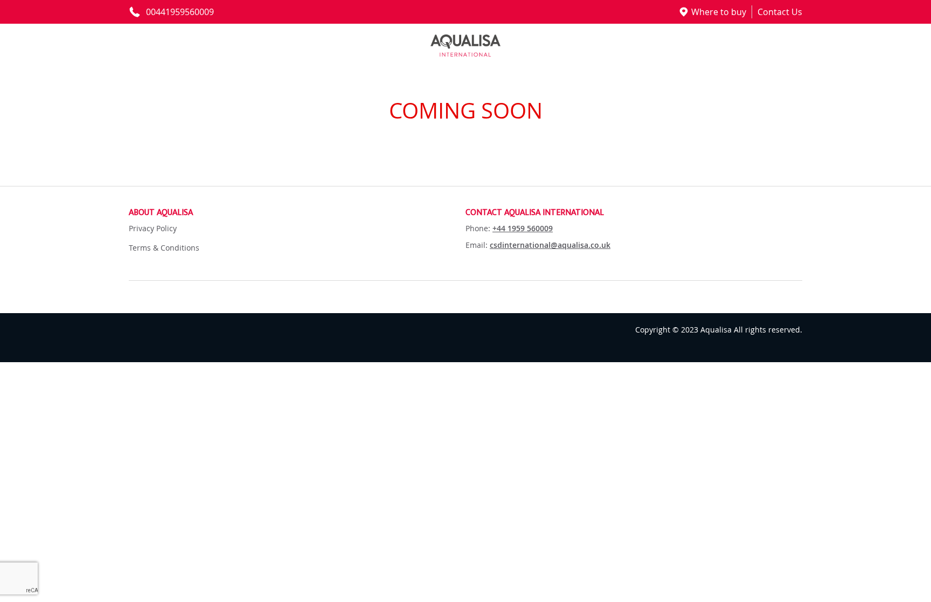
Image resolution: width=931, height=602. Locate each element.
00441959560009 (180, 12)
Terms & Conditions (164, 248)
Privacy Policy (153, 228)
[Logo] (465, 45)
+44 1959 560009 (522, 228)
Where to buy (718, 12)
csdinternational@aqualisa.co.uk (550, 245)
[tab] (297, 213)
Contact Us (780, 12)
